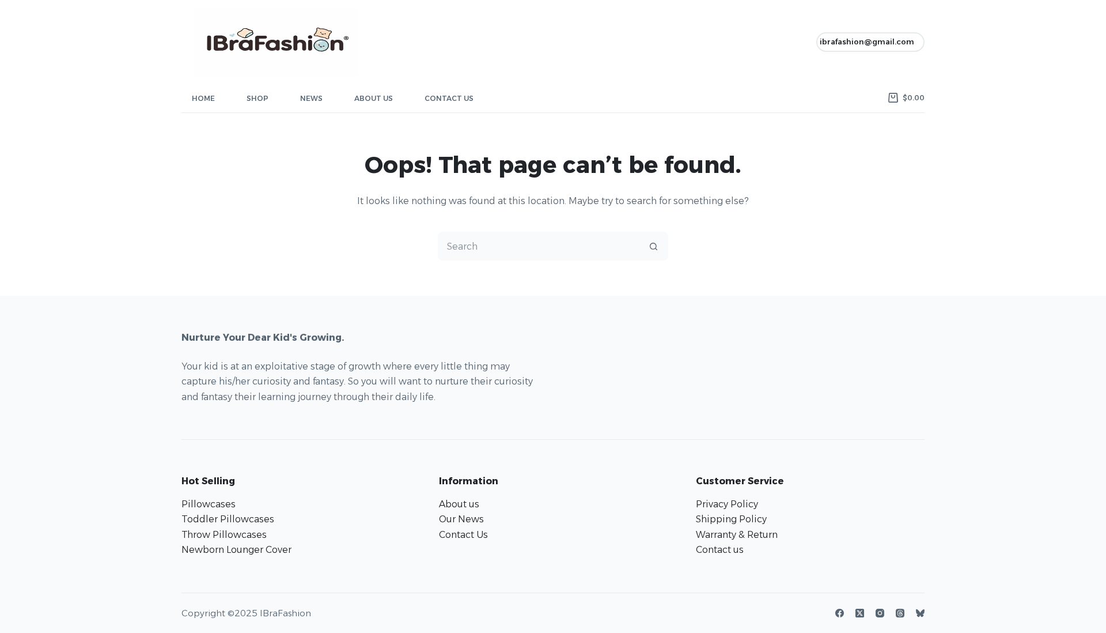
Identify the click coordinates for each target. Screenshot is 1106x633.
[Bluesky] (920, 613)
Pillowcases (208, 504)
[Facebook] (839, 613)
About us (459, 504)
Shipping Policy (731, 519)
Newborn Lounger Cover (236, 549)
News (311, 98)
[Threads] (900, 613)
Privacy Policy (727, 504)
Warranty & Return (737, 534)
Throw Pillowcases (224, 534)
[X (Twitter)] (859, 613)
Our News (461, 519)
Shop (257, 98)
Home (203, 98)
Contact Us (449, 98)
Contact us (720, 549)
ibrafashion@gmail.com (867, 41)
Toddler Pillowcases (227, 519)
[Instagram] (880, 613)
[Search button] (653, 246)
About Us (373, 98)
